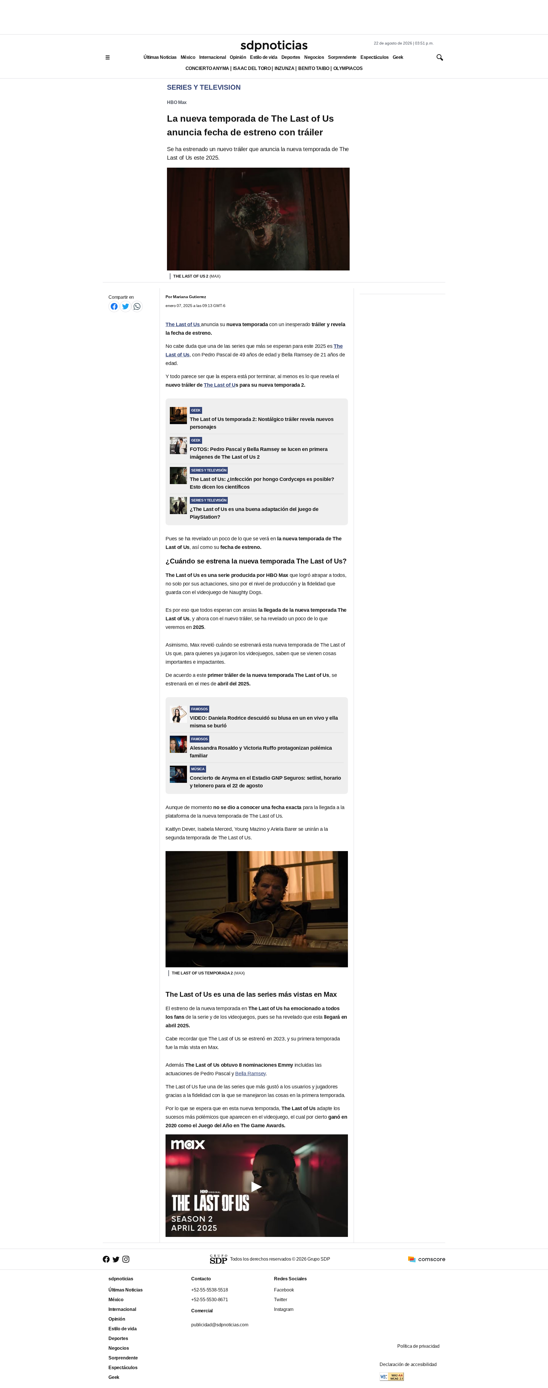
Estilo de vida (263, 57)
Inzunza (284, 68)
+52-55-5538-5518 (209, 1289)
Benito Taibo (313, 68)
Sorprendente (342, 57)
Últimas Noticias (160, 57)
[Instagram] (125, 1259)
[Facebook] (114, 306)
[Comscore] (426, 1259)
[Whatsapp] (137, 306)
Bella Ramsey (250, 1073)
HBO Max (177, 102)
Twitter (280, 1299)
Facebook (284, 1289)
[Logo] (274, 46)
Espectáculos (374, 57)
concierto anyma (207, 68)
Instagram (283, 1309)
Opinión (238, 57)
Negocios (314, 57)
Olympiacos (348, 68)
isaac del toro (252, 68)
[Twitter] (125, 306)
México (188, 57)
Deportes (290, 57)
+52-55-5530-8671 (209, 1299)
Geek (398, 57)
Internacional (212, 57)
